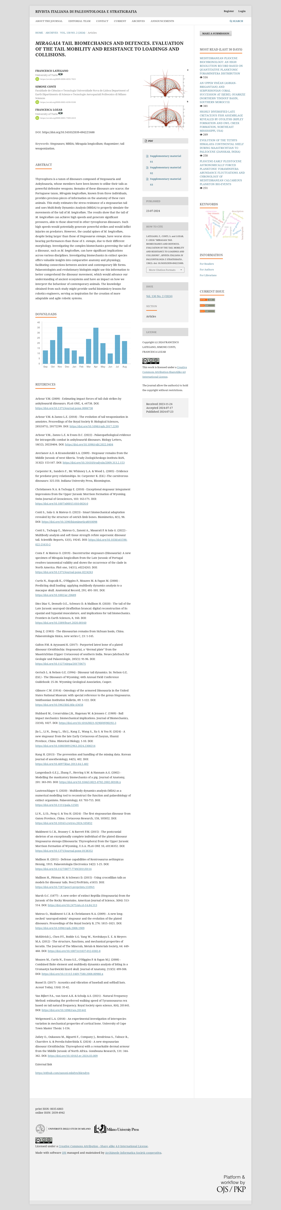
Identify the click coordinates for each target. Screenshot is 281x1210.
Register (229, 11)
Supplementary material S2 (165, 170)
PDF (150, 141)
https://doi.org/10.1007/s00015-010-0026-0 (61, 503)
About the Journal (49, 21)
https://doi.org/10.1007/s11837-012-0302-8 (74, 951)
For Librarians (208, 275)
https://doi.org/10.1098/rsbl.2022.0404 (89, 444)
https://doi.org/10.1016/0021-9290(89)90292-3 (87, 723)
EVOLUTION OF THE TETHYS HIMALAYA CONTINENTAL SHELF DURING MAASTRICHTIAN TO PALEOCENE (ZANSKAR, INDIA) (222, 145)
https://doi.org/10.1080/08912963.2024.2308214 (65, 746)
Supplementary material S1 (165, 158)
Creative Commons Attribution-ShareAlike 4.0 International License (164, 371)
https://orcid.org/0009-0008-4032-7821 (58, 79)
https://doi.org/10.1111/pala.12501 (57, 805)
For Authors (207, 269)
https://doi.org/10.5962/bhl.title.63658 (59, 705)
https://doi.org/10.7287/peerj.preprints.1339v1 (65, 887)
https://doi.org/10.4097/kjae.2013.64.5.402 (62, 764)
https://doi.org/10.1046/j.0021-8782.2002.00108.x (90, 782)
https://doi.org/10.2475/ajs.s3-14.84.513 (72, 905)
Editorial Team (79, 21)
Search (237, 21)
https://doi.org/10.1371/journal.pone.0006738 (64, 408)
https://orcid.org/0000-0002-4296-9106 (58, 102)
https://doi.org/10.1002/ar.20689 (55, 595)
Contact (102, 21)
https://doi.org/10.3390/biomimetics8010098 (69, 522)
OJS (64, 1152)
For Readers (207, 263)
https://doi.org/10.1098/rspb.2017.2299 (94, 426)
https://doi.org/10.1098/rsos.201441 (64, 1010)
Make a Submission (215, 33)
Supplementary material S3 (165, 181)
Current (120, 21)
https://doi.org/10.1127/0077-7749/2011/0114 (63, 869)
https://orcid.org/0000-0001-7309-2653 (58, 118)
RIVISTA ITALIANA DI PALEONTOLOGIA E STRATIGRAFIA (86, 11)
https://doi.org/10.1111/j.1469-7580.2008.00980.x (72, 974)
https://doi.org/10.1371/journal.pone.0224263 (64, 572)
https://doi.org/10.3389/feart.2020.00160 (60, 622)
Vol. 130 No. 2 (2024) (72, 32)
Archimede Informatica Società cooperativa (133, 1152)
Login (242, 11)
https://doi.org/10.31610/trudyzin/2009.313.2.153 (94, 462)
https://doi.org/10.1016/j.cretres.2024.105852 (63, 823)
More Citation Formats (162, 270)
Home (39, 32)
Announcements (162, 21)
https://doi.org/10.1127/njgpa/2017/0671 (60, 664)
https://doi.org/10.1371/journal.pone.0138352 (64, 851)
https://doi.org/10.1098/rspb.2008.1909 (59, 928)
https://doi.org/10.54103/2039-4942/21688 (68, 132)
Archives (138, 21)
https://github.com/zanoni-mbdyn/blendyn (62, 1073)
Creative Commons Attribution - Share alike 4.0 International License (103, 1146)
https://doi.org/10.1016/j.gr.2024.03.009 (73, 1056)
